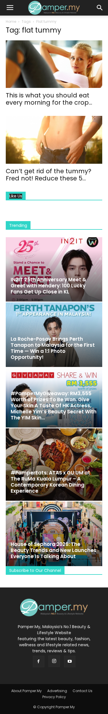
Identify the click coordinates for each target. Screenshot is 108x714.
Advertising (57, 690)
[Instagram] (54, 661)
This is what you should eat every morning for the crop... (49, 99)
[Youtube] (69, 661)
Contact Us (82, 690)
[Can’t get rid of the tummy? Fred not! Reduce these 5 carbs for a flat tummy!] (54, 139)
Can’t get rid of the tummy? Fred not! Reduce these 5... (48, 174)
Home (11, 21)
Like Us (15, 196)
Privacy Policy (54, 696)
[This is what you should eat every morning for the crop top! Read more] (54, 64)
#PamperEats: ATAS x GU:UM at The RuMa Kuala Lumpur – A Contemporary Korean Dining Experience (50, 481)
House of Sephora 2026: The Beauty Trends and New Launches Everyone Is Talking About (53, 550)
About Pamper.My (26, 690)
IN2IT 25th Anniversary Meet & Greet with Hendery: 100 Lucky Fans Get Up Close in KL (48, 285)
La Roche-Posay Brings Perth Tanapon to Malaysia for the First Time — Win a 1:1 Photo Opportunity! (53, 348)
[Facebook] (38, 661)
